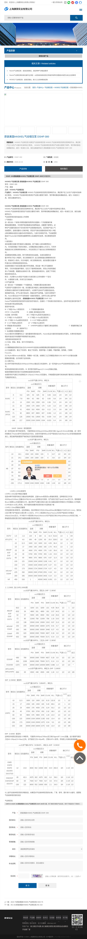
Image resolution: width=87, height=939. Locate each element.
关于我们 (65, 918)
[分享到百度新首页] (76, 2)
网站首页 (25, 918)
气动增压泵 (49, 87)
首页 (34, 87)
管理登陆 (25, 923)
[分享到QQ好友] (80, 2)
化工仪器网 (42, 923)
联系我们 (64, 169)
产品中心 (40, 87)
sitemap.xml (51, 923)
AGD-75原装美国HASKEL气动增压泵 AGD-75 (27, 902)
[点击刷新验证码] (37, 876)
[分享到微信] (68, 2)
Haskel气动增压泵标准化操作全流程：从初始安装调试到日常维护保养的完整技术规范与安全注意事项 (42, 75)
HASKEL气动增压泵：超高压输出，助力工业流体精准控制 (28, 79)
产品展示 (32, 918)
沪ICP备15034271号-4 (62, 937)
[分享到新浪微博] (72, 2)
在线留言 (52, 918)
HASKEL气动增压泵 (61, 87)
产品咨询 (23, 169)
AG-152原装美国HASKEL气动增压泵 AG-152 (27, 905)
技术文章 (45, 918)
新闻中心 (38, 918)
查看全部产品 (43, 56)
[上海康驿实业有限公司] (27, 10)
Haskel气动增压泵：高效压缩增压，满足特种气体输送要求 (28, 71)
